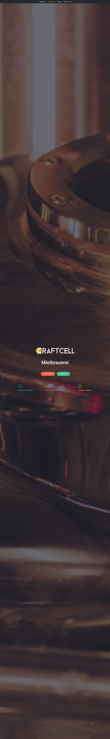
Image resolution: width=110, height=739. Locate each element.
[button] (46, 1)
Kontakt (66, 1)
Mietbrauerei (52, 1)
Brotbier (59, 1)
